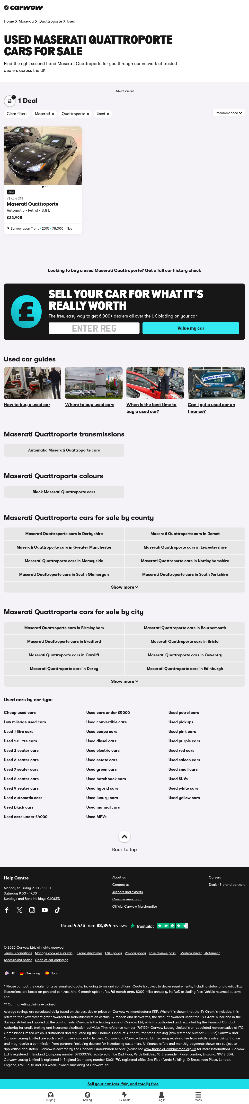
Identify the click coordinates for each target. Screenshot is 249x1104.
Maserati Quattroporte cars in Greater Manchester (64, 547)
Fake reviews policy (163, 953)
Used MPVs (96, 817)
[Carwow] (23, 8)
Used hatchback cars (106, 779)
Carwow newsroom (127, 899)
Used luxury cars (102, 798)
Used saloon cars (184, 760)
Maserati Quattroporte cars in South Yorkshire (185, 574)
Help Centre (16, 878)
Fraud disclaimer (89, 953)
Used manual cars (103, 807)
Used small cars (183, 769)
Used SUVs (178, 779)
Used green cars (101, 769)
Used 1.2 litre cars (20, 741)
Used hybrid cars (102, 788)
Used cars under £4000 (25, 817)
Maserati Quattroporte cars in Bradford (64, 641)
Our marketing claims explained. (32, 1004)
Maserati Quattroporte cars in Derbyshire (64, 534)
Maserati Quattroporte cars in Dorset (185, 534)
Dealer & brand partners (227, 885)
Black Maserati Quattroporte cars (64, 492)
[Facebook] (7, 912)
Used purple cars (184, 741)
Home (9, 21)
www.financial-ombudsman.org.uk (170, 1049)
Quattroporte (50, 21)
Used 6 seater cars (21, 760)
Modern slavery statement (200, 953)
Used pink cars (182, 731)
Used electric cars (103, 750)
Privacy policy (135, 953)
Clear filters (17, 114)
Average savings (16, 1011)
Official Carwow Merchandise (134, 906)
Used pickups (181, 722)
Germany (33, 973)
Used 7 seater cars (21, 769)
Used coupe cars (101, 731)
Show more (123, 587)
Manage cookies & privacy (54, 953)
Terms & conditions (18, 953)
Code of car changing (51, 960)
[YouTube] (45, 912)
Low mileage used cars (25, 722)
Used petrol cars (184, 713)
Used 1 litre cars (18, 731)
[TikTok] (57, 912)
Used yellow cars (184, 798)
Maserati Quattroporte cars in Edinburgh (185, 669)
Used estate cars (101, 760)
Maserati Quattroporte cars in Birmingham (64, 628)
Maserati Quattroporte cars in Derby (64, 669)
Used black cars (19, 807)
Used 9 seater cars (21, 788)
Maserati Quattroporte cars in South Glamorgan (64, 574)
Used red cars (181, 750)
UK (13, 973)
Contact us (120, 885)
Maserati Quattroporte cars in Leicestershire (185, 547)
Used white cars (183, 788)
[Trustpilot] (157, 925)
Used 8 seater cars (21, 779)
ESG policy (113, 953)
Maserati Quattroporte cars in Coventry (185, 655)
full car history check (179, 270)
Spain (55, 973)
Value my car (191, 328)
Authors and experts (127, 892)
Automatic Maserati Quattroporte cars (64, 450)
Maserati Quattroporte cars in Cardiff (64, 655)
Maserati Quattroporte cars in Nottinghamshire (185, 561)
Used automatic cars (23, 798)
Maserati (26, 21)
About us (119, 877)
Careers (215, 877)
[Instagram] (32, 912)
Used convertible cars (106, 722)
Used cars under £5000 (108, 713)
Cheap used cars (20, 713)
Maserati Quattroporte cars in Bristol (185, 641)
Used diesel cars (101, 741)
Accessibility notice (18, 960)
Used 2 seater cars (21, 750)
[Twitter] (20, 912)
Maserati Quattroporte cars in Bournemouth (185, 628)
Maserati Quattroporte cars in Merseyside (64, 561)
